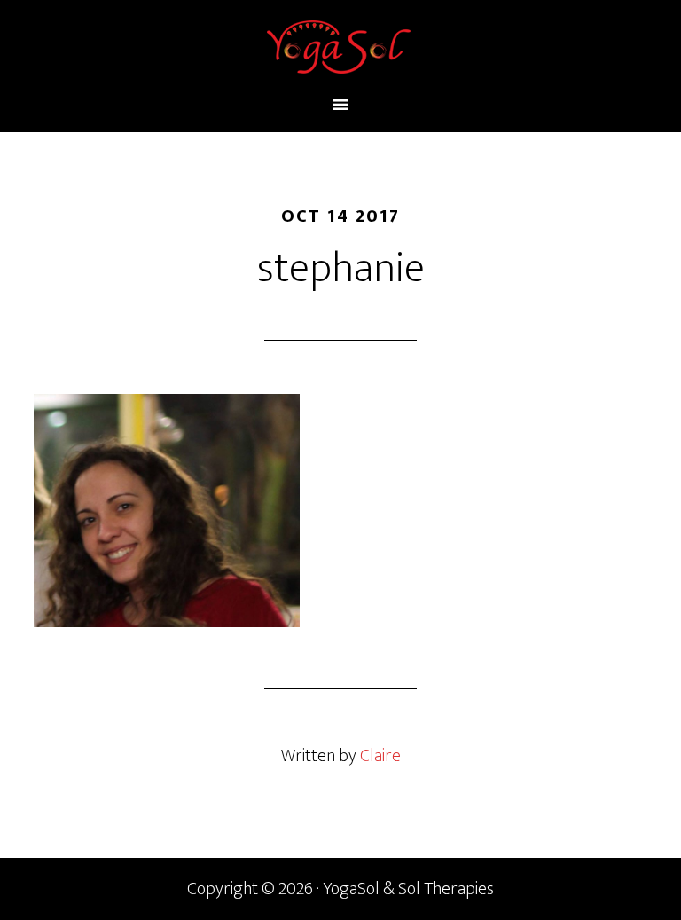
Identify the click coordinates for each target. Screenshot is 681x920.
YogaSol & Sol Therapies (340, 47)
